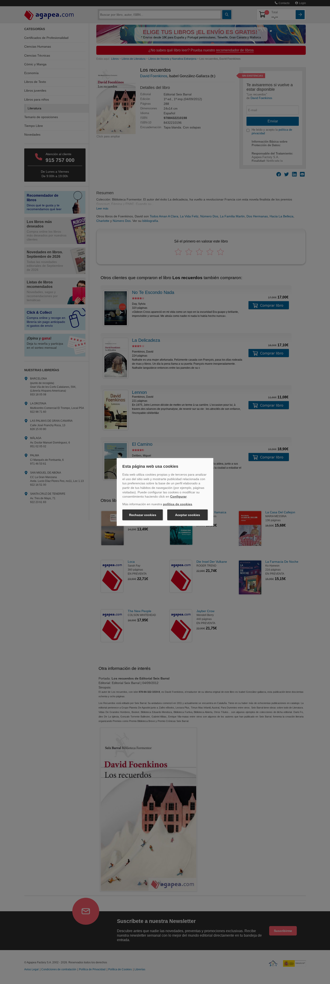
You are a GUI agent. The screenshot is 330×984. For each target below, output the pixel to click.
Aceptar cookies (187, 515)
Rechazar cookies (142, 515)
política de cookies (177, 504)
